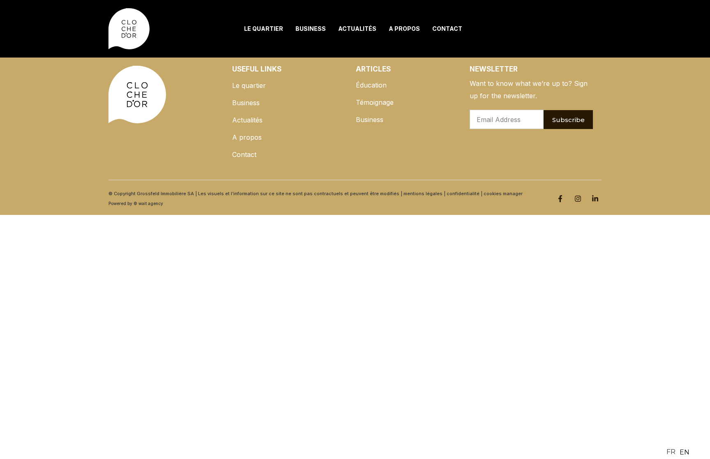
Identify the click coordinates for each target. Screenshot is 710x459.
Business (310, 28)
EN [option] (684, 452)
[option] (684, 452)
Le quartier (263, 28)
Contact (447, 28)
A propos (404, 28)
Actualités (357, 28)
